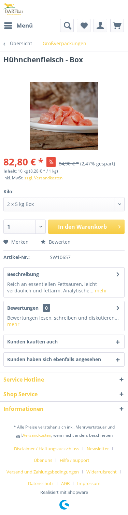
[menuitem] (18, 25)
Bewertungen (23, 308)
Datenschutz (41, 483)
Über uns (43, 460)
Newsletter (98, 449)
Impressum (88, 483)
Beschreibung (23, 274)
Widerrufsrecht (101, 472)
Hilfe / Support (74, 460)
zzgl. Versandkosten (43, 178)
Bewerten (59, 242)
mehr (100, 290)
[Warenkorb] (117, 25)
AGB (65, 483)
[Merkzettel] (83, 25)
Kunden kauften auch (32, 341)
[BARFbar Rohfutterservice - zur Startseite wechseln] (13, 9)
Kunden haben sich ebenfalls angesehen (54, 359)
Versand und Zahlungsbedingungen (42, 472)
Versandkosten (37, 435)
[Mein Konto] (100, 25)
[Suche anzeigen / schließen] (67, 25)
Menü (24, 25)
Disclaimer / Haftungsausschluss (46, 449)
